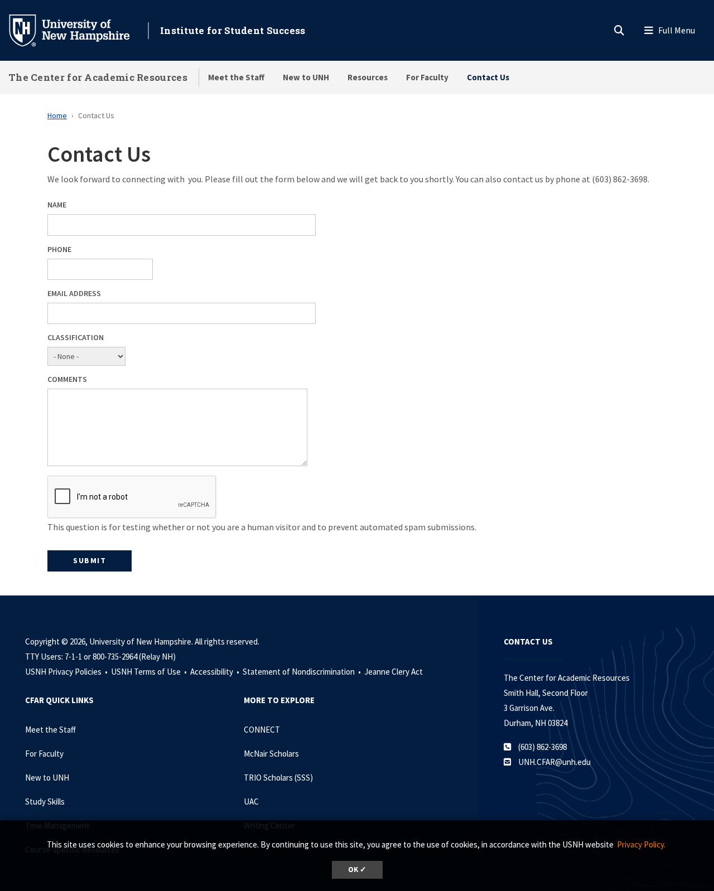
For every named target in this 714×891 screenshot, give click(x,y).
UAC (251, 801)
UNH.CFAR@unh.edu (554, 762)
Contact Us (488, 77)
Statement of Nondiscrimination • (303, 671)
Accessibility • (215, 671)
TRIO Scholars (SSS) (278, 777)
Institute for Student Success (233, 30)
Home (57, 115)
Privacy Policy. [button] (641, 844)
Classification (75, 337)
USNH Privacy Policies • (67, 671)
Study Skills (45, 801)
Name (56, 205)
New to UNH (306, 77)
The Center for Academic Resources (97, 77)
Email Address (74, 293)
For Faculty (427, 77)
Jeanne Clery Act (393, 671)
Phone (59, 249)
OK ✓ (357, 869)
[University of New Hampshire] (78, 29)
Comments (67, 379)
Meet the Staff (236, 77)
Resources (368, 77)
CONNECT (262, 729)
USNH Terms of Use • (150, 671)
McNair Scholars (271, 753)
